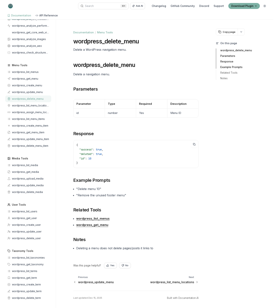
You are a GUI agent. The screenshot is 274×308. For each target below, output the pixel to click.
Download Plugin (242, 5)
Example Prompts (231, 67)
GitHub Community (183, 5)
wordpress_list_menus (93, 218)
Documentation (83, 32)
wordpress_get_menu (92, 225)
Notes (224, 78)
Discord (204, 5)
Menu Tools (105, 32)
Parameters (227, 55)
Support (219, 5)
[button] (84, 64)
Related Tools (228, 72)
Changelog (159, 5)
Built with (183, 297)
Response (226, 61)
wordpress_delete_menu (236, 50)
